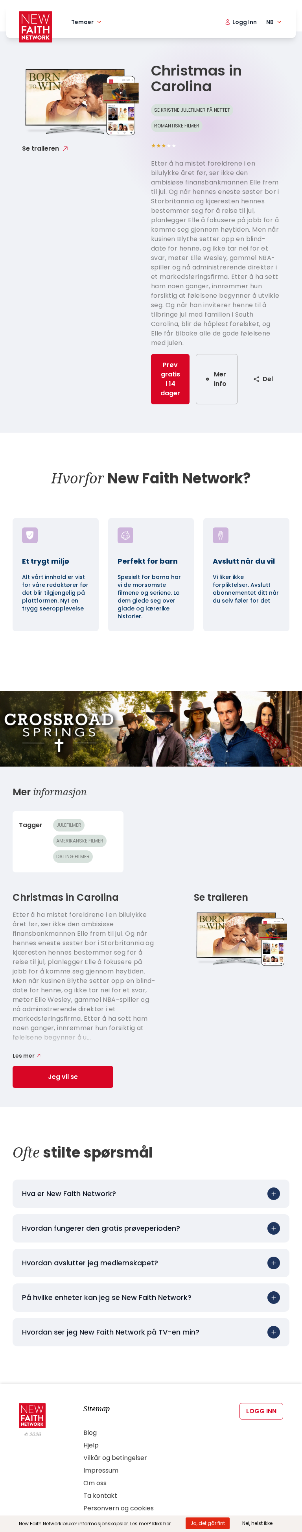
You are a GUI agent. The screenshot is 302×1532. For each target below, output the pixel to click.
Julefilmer (68, 825)
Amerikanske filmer (79, 840)
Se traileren (40, 148)
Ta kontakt (100, 1495)
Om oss (95, 1483)
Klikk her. (162, 1523)
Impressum (100, 1470)
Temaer (82, 22)
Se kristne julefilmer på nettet (192, 110)
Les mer (24, 1056)
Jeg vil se (63, 1076)
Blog (90, 1432)
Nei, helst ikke (257, 1523)
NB (270, 22)
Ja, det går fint (207, 1523)
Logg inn (261, 1411)
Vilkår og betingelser (115, 1457)
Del (268, 378)
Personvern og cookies (118, 1508)
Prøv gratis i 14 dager (170, 379)
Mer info (220, 379)
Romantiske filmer (176, 125)
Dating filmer (73, 856)
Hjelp (91, 1445)
